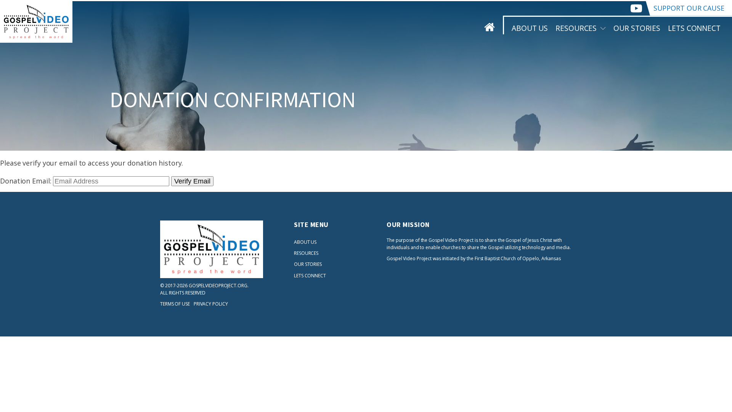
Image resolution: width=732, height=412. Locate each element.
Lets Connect (694, 28)
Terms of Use (175, 304)
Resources (576, 28)
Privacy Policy (211, 304)
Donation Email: (25, 180)
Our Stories (636, 28)
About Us (530, 28)
